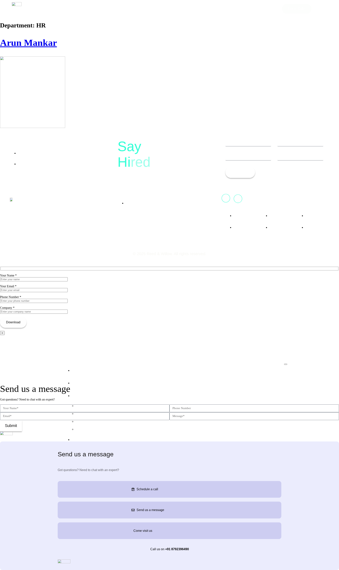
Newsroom (82, 439)
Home (77, 369)
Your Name (8, 275)
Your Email (8, 286)
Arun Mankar (28, 42)
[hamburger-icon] (285, 364)
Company (7, 307)
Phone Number (10, 297)
